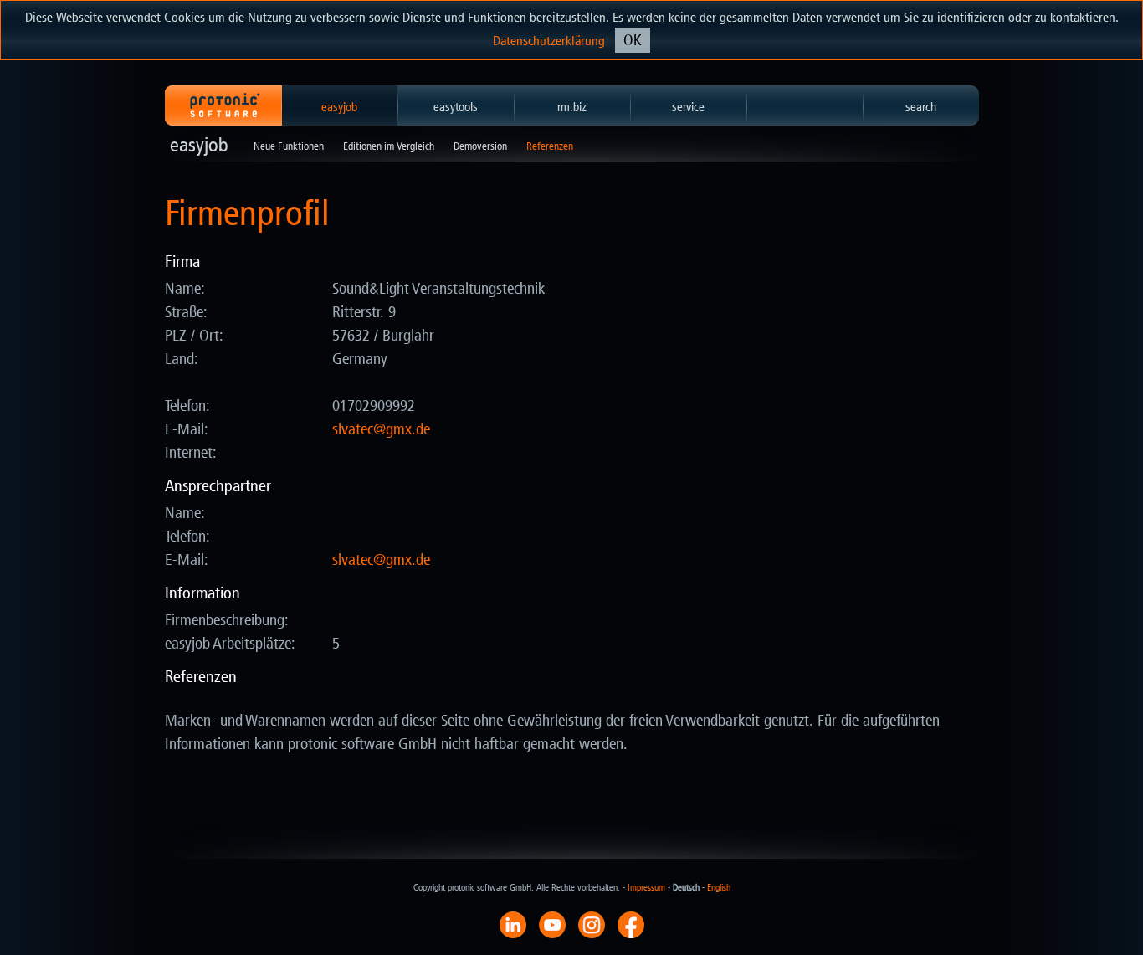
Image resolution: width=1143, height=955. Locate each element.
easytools (455, 107)
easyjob (339, 107)
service (688, 107)
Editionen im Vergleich (388, 146)
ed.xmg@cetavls (381, 429)
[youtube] (552, 924)
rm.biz (572, 107)
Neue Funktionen (289, 146)
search (920, 107)
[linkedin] (513, 924)
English (718, 887)
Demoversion (480, 146)
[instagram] (591, 924)
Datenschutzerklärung (549, 41)
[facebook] (631, 924)
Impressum (646, 887)
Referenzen (549, 146)
